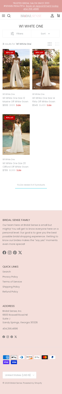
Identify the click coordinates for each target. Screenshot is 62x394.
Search (7, 271)
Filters (20, 33)
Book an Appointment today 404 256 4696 (41, 7)
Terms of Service (12, 281)
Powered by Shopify (32, 383)
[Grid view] (49, 44)
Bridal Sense (16, 383)
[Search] (10, 15)
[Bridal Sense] (31, 15)
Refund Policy (10, 291)
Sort (43, 33)
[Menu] (3, 15)
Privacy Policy (10, 276)
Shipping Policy (11, 286)
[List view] (57, 44)
